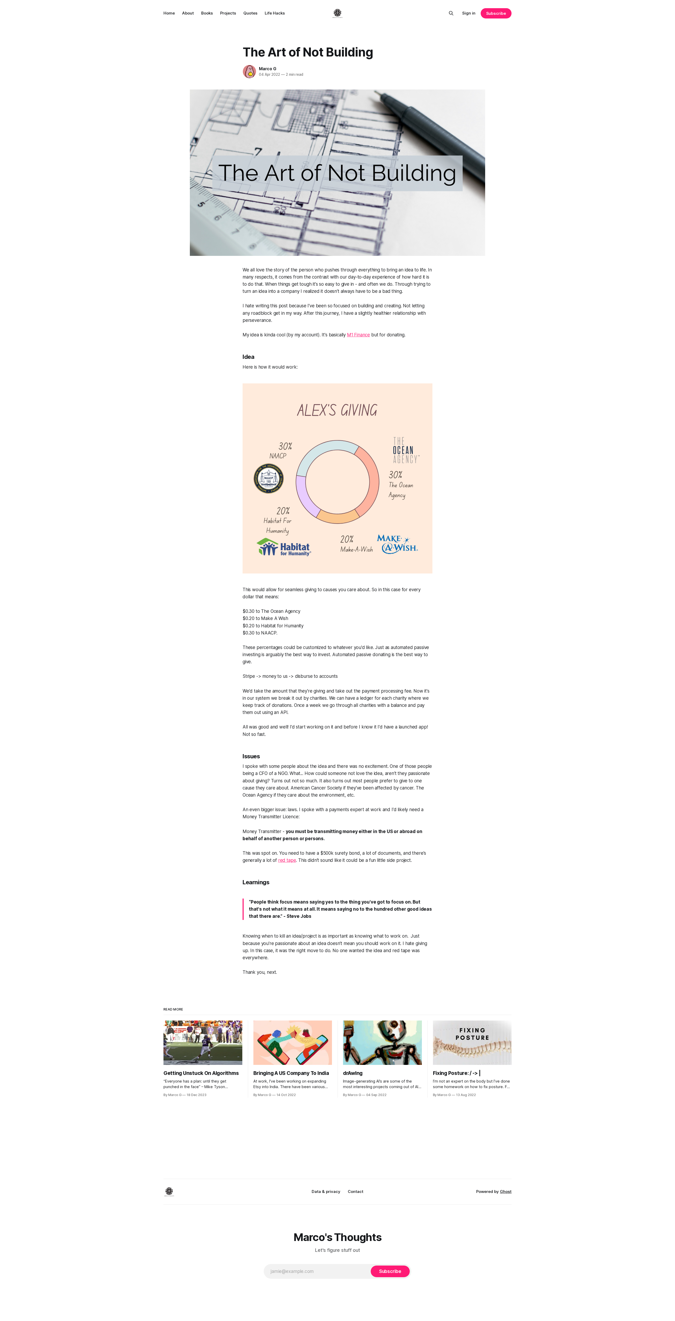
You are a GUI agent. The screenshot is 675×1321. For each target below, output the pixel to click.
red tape (287, 860)
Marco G (267, 68)
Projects (228, 13)
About (188, 13)
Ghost (506, 1191)
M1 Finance (358, 334)
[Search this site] (451, 13)
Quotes (250, 13)
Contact (355, 1191)
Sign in (468, 13)
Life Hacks (275, 13)
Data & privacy (326, 1191)
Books (207, 13)
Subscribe (496, 13)
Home (169, 13)
